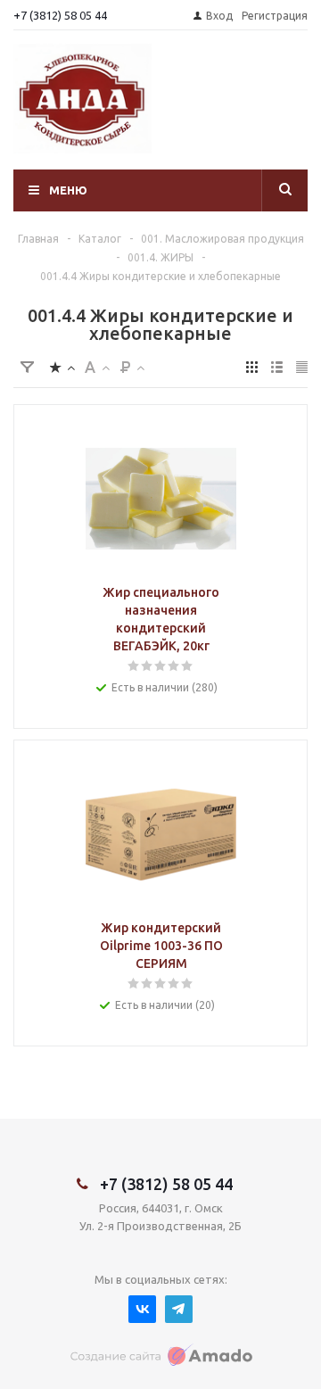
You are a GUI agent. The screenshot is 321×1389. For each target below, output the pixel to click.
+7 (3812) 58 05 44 (60, 15)
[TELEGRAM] (179, 1309)
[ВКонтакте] (142, 1309)
